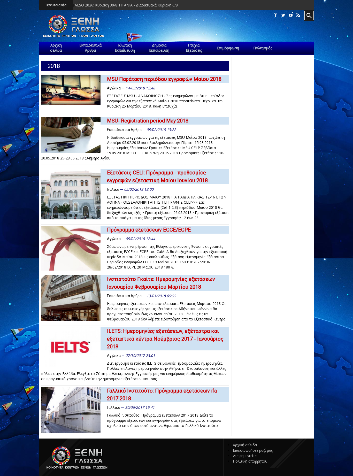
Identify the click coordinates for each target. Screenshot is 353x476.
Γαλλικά (113, 407)
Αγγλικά (114, 88)
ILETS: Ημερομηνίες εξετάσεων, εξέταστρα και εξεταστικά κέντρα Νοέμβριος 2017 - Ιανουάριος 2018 (165, 339)
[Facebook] (276, 15)
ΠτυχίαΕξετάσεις (194, 48)
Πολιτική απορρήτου (250, 461)
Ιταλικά (113, 189)
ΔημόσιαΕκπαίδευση (159, 48)
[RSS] (298, 15)
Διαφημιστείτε (245, 455)
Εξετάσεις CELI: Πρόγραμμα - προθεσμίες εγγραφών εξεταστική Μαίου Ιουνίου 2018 (157, 176)
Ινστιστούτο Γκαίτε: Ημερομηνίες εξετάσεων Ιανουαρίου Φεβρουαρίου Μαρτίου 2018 (161, 283)
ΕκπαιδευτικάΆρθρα (90, 48)
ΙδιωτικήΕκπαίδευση (125, 48)
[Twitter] (283, 15)
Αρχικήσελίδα (56, 48)
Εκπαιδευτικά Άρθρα (124, 130)
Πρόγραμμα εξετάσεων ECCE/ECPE (149, 230)
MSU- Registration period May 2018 (147, 121)
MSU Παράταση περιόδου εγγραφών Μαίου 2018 (164, 79)
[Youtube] (291, 15)
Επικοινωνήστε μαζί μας (253, 450)
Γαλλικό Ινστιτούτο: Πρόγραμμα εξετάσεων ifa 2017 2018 (162, 395)
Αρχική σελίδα (245, 444)
